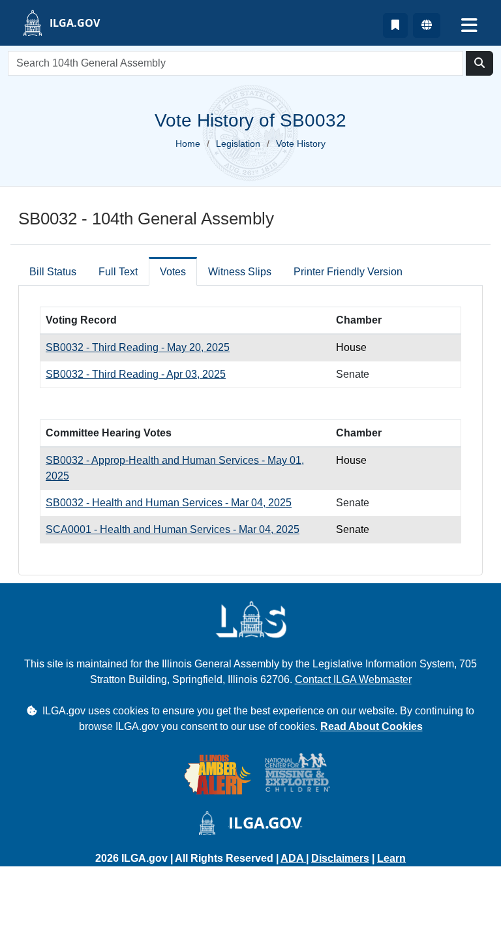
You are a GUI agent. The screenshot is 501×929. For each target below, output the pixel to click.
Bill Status (52, 271)
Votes (173, 271)
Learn (391, 858)
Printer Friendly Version (348, 271)
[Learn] (395, 25)
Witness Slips (239, 271)
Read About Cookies (371, 726)
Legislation (238, 143)
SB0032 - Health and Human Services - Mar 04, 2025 (169, 502)
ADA (293, 858)
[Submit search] (479, 63)
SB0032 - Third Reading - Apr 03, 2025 (136, 374)
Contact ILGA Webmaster (353, 679)
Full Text (118, 271)
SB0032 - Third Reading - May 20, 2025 (138, 347)
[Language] (426, 25)
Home (187, 143)
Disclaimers (340, 858)
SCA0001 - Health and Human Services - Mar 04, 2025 (172, 529)
